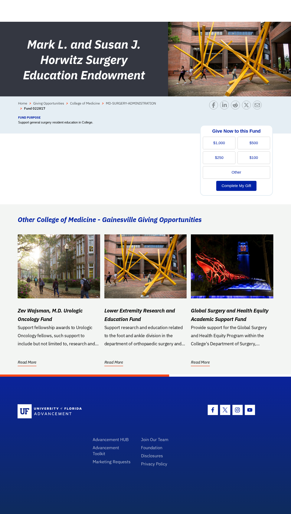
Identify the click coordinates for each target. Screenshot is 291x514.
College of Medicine (85, 103)
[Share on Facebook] (214, 108)
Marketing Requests (112, 462)
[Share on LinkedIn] (225, 108)
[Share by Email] (258, 108)
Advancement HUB (111, 439)
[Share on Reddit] (236, 108)
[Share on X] (247, 108)
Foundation (151, 447)
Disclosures (152, 456)
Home (22, 103)
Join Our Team (155, 439)
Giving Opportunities (48, 103)
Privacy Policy (154, 464)
